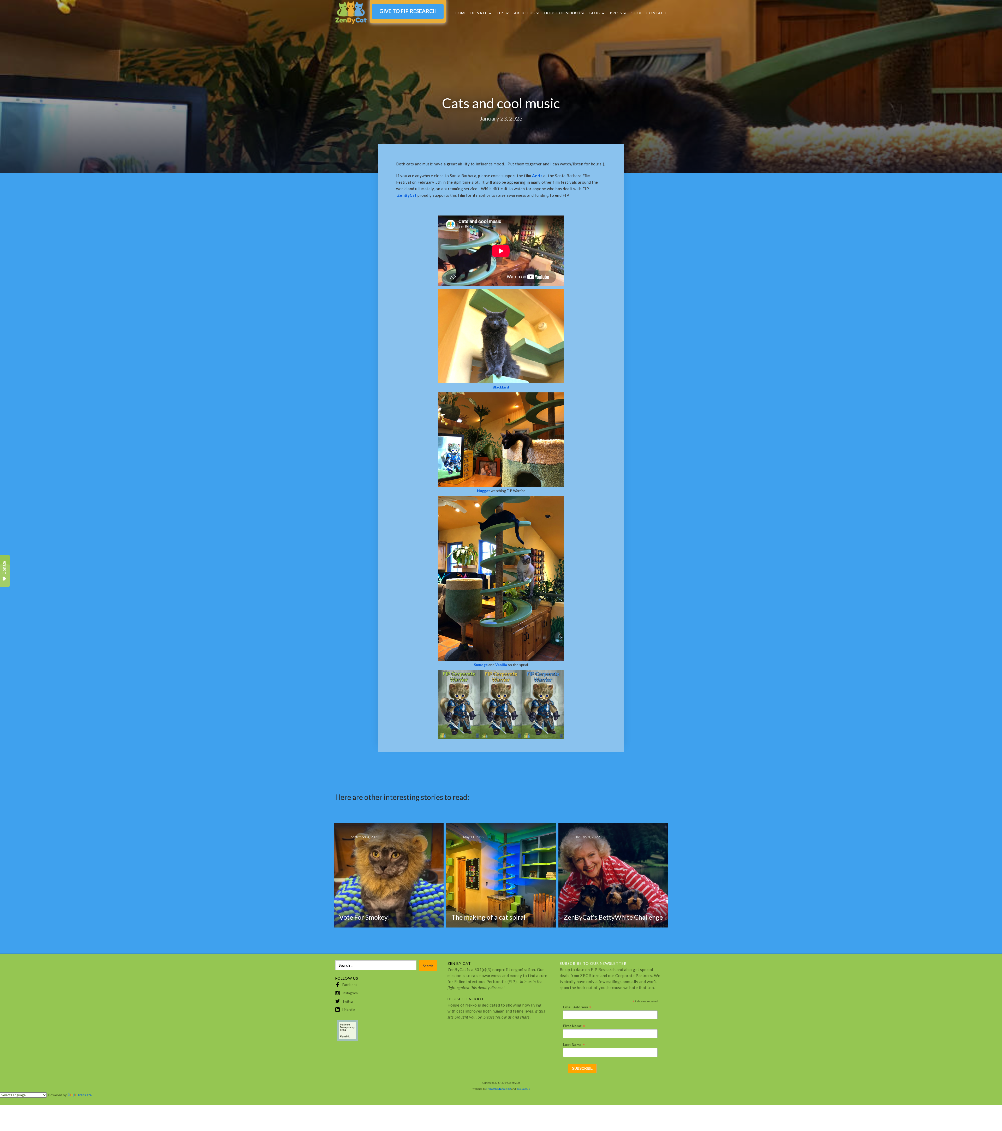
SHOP (637, 13)
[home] (351, 12)
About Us (524, 13)
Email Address (577, 1007)
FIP (500, 13)
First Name (574, 1026)
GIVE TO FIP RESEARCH (408, 11)
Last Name (574, 1044)
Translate (84, 1095)
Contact (656, 13)
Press (616, 13)
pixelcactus (523, 1088)
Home (461, 13)
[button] (481, 13)
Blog (594, 13)
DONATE (478, 13)
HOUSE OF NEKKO (562, 13)
